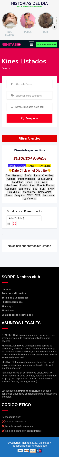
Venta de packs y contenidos (17, 315)
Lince (29, 182)
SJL (35, 188)
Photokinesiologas (12, 302)
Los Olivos (41, 182)
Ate (8, 175)
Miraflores (11, 185)
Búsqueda (32, 118)
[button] (31, 44)
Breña (28, 175)
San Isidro (24, 188)
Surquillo (20, 195)
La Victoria (29, 198)
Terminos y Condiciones (15, 297)
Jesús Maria (45, 178)
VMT (30, 195)
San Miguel (14, 192)
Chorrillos (47, 175)
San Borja (10, 188)
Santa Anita (44, 192)
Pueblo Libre (27, 185)
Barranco (17, 175)
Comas (11, 178)
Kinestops (7, 306)
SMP (51, 188)
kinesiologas (39, 445)
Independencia (26, 178)
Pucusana (48, 195)
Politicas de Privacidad (14, 293)
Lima (37, 175)
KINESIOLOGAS (17, 165)
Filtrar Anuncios (29, 138)
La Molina (17, 182)
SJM (42, 188)
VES (37, 195)
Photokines (8, 310)
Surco (8, 195)
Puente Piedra (45, 185)
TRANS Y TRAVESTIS (38, 165)
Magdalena (29, 192)
